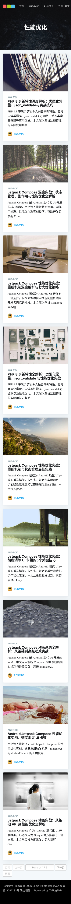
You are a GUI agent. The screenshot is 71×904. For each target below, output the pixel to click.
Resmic (19, 133)
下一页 (60, 867)
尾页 (7, 873)
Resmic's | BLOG (13, 885)
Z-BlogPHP (55, 890)
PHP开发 (49, 6)
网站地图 (25, 890)
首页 (21, 6)
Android (34, 6)
